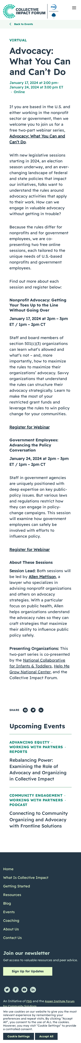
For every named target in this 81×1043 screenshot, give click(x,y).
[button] (74, 7)
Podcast (18, 805)
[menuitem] (25, 869)
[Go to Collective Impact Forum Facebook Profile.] (16, 990)
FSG (29, 1001)
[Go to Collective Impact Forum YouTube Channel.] (24, 990)
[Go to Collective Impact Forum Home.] (30, 11)
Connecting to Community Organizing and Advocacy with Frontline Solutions (38, 819)
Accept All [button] (46, 1036)
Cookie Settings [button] (18, 1036)
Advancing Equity (29, 742)
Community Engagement (36, 795)
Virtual (18, 40)
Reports (18, 751)
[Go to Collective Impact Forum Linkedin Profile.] (33, 990)
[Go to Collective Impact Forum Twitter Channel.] (7, 990)
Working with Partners (36, 747)
